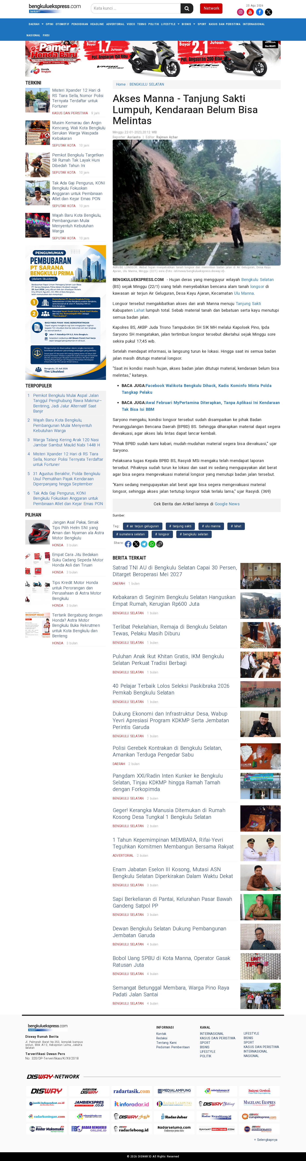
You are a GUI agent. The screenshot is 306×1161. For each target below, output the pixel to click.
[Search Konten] (186, 8)
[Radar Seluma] (174, 1129)
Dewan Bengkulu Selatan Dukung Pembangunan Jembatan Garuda (169, 932)
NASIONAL (33, 35)
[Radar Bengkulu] (89, 1129)
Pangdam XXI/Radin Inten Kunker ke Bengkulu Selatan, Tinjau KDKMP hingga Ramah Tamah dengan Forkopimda (168, 782)
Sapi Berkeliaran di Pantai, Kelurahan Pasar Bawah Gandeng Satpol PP (172, 902)
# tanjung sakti (180, 526)
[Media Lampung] (174, 1091)
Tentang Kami (166, 1042)
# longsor (162, 534)
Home (121, 84)
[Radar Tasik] (131, 1091)
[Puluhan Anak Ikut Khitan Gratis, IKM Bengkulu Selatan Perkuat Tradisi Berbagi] (260, 665)
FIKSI (46, 35)
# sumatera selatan (130, 534)
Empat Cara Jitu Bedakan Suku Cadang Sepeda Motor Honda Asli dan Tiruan (77, 560)
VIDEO (131, 24)
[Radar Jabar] (174, 1116)
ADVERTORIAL (115, 24)
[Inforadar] (131, 1103)
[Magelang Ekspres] (259, 1103)
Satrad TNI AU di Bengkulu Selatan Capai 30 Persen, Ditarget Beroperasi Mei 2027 (175, 571)
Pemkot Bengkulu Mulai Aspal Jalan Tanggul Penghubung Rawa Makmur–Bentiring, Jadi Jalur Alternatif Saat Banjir (65, 403)
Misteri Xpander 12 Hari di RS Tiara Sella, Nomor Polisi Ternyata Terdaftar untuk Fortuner (77, 98)
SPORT (202, 24)
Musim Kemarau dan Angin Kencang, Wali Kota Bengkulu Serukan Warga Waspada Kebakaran (79, 131)
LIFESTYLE (168, 24)
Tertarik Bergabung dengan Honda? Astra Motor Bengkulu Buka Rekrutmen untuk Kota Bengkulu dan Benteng (77, 625)
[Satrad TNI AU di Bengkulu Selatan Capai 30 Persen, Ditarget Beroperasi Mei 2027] (260, 576)
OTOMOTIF (62, 24)
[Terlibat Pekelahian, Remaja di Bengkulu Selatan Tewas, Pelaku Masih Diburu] (260, 635)
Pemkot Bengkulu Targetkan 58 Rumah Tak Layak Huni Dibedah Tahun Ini (77, 160)
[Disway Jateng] (216, 1103)
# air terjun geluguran (143, 526)
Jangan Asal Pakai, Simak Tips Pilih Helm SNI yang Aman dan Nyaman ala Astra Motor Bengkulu (78, 530)
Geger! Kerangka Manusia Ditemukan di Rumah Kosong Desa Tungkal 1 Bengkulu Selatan (169, 814)
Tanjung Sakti (248, 304)
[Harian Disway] (89, 1091)
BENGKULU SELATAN (146, 84)
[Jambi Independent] (46, 1103)
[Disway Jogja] (131, 1116)
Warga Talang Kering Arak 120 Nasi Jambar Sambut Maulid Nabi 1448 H (64, 442)
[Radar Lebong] (131, 1129)
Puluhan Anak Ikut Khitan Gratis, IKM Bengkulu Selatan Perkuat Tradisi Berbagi (168, 660)
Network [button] (211, 8)
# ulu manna (211, 526)
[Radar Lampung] (174, 1103)
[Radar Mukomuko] (46, 1129)
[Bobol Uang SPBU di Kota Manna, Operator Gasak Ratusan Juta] (260, 966)
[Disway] (46, 1091)
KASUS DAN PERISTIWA (225, 24)
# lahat (236, 526)
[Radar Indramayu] (216, 1091)
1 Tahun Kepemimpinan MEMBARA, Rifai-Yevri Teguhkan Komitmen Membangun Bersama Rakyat (173, 843)
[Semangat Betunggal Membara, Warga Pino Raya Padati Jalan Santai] (260, 996)
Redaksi (161, 1038)
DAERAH (34, 24)
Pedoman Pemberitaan (173, 1047)
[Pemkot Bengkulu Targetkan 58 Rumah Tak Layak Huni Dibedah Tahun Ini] (37, 165)
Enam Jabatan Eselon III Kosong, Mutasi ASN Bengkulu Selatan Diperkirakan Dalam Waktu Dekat (173, 873)
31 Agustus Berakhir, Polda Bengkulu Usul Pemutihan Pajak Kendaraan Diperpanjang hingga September (64, 479)
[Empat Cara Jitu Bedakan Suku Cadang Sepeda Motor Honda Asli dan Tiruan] (37, 564)
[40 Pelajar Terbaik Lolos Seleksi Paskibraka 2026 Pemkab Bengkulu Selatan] (260, 694)
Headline (97, 24)
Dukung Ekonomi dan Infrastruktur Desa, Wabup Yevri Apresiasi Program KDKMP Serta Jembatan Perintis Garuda (171, 720)
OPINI (49, 24)
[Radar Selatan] (259, 1129)
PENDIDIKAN (79, 24)
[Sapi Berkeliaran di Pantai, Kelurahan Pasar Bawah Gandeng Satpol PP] (260, 907)
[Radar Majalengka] (89, 1116)
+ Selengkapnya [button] (265, 1139)
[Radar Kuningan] (46, 1116)
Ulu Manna (244, 293)
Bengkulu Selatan (257, 280)
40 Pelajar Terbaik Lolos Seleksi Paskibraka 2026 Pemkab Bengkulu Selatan (171, 689)
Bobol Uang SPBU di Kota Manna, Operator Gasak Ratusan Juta (172, 962)
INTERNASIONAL (254, 24)
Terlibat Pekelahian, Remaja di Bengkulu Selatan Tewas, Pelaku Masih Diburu (170, 630)
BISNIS (186, 24)
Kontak (161, 1033)
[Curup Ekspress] (259, 1116)
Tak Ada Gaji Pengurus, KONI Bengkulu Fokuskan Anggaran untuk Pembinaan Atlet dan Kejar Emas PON (78, 191)
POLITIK (153, 24)
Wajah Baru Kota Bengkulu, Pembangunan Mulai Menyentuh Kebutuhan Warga (76, 223)
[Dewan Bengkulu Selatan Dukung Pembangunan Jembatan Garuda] (260, 937)
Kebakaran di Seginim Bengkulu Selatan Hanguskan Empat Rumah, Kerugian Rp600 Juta (174, 601)
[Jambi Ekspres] (89, 1103)
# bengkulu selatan (194, 534)
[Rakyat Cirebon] (259, 1091)
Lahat (139, 310)
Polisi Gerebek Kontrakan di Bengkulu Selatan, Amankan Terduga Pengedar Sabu (167, 751)
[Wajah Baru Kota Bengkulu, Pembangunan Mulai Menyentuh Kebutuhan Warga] (37, 225)
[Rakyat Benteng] (216, 1129)
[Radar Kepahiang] (216, 1116)
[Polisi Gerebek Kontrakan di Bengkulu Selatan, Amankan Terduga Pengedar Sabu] (260, 756)
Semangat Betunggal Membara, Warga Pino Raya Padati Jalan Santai (171, 991)
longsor (257, 287)
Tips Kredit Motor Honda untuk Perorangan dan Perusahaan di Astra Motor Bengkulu (76, 590)
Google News (227, 504)
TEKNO (141, 24)
